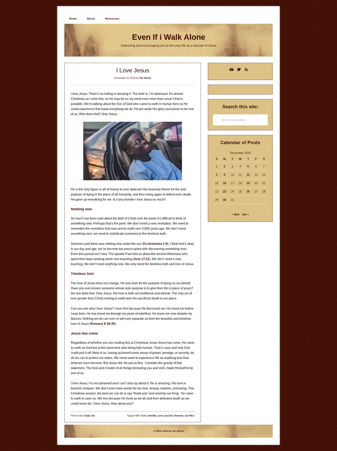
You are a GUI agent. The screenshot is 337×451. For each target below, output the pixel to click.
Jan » (245, 214)
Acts (143, 415)
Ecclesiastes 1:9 (155, 243)
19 (248, 183)
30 (224, 200)
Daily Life (89, 415)
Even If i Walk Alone (168, 37)
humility (152, 415)
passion (168, 415)
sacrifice (189, 415)
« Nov (235, 214)
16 (224, 183)
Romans (179, 415)
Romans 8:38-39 (103, 323)
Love (160, 415)
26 (248, 191)
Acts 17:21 (141, 259)
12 (248, 174)
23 (224, 191)
